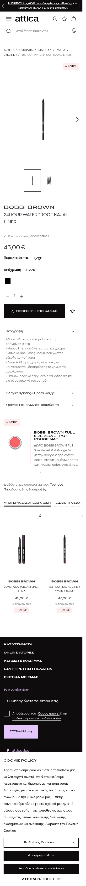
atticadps (20, 750)
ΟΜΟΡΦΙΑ (26, 50)
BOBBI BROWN (29, 207)
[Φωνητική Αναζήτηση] (74, 31)
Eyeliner (10, 55)
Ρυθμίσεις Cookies (39, 842)
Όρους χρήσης (48, 713)
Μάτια (61, 50)
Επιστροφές (37, 489)
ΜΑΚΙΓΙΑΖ (44, 50)
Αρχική (9, 50)
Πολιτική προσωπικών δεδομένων (36, 718)
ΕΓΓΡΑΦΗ (18, 731)
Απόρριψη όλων (41, 855)
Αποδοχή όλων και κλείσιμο (41, 868)
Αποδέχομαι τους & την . (40, 716)
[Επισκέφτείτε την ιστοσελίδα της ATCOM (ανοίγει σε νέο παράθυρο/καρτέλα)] (41, 879)
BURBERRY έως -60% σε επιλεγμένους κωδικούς (39, 3)
